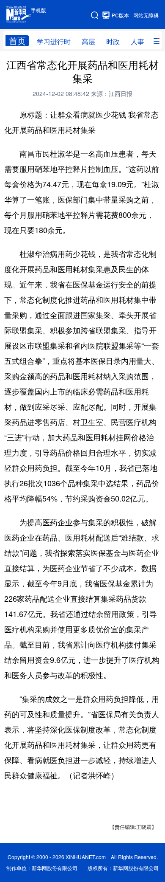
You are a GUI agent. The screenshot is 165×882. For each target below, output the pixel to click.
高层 (88, 41)
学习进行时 (54, 41)
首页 (17, 40)
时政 (113, 41)
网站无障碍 (146, 15)
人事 (137, 41)
